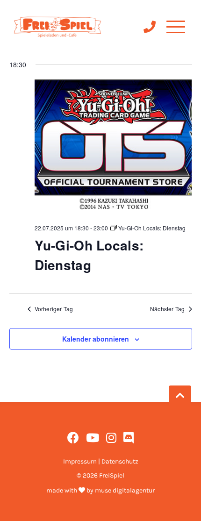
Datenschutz (119, 461)
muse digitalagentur (125, 490)
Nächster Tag (167, 309)
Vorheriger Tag (54, 309)
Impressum (80, 461)
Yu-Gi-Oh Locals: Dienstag (89, 255)
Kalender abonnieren (95, 338)
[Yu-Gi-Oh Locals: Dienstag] (113, 148)
